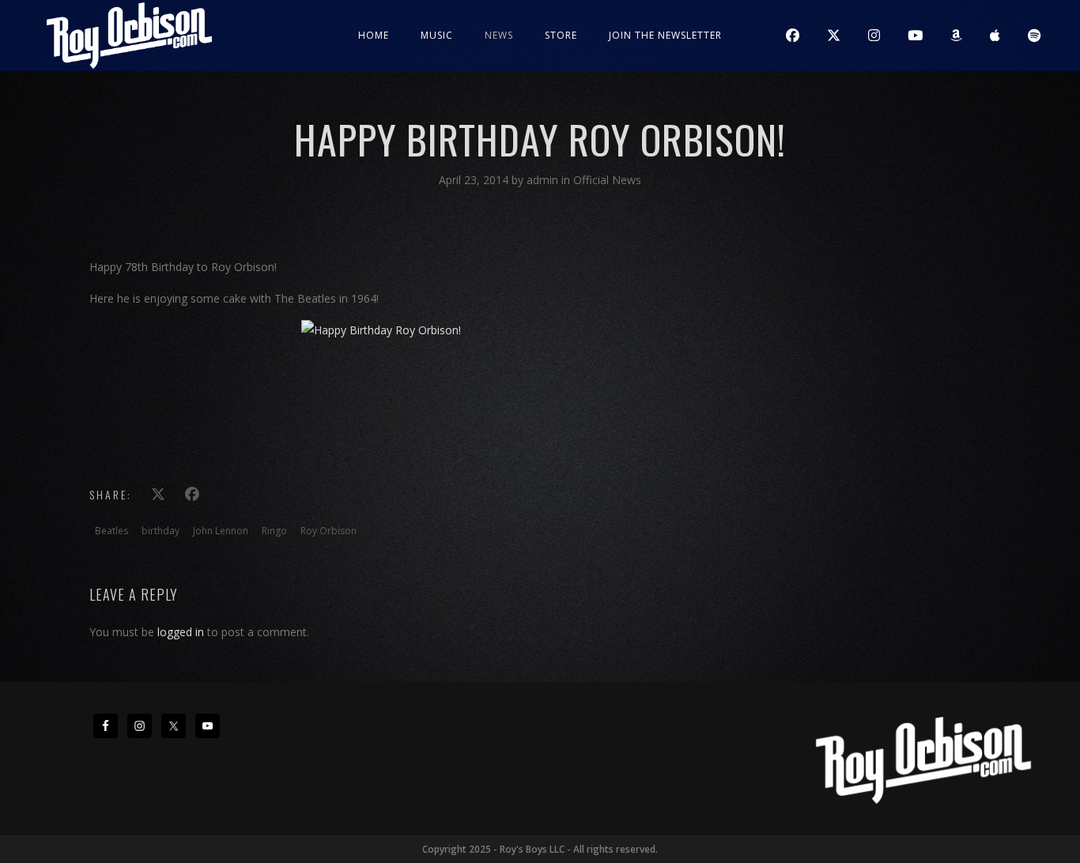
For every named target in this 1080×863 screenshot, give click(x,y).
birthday (160, 530)
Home (373, 35)
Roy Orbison (328, 530)
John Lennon (220, 530)
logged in (180, 631)
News (499, 35)
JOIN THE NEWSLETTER (665, 35)
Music (437, 35)
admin (544, 179)
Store (561, 35)
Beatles (111, 530)
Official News (607, 179)
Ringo (274, 530)
